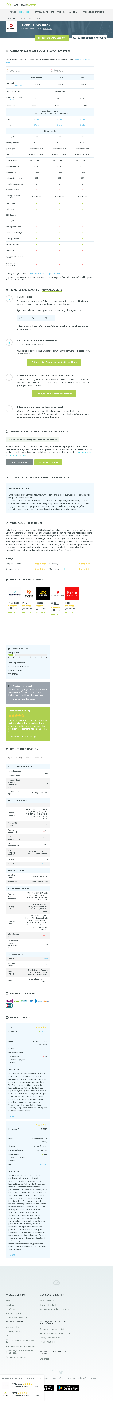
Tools (38, 18)
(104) (63, 569)
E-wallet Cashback (48, 1305)
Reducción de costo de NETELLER (55, 1333)
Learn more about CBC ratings (22, 736)
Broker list (44, 1358)
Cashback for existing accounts (89, 38)
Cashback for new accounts (52, 38)
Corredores (24, 12)
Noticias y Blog (12, 1327)
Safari (50, 318)
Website (44, 864)
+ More (11, 1116)
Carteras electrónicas (44, 12)
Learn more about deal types (21, 699)
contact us (56, 449)
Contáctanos (11, 1309)
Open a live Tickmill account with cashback (55, 362)
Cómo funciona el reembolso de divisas (20, 1341)
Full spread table (12, 99)
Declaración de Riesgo (86, 1378)
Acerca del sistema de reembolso (20, 1346)
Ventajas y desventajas (16, 1357)
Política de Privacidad (66, 1378)
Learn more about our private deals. (45, 273)
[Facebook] (52, 1372)
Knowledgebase (13, 1331)
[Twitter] (61, 1372)
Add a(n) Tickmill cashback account (54, 393)
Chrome (24, 318)
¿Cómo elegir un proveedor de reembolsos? (19, 1351)
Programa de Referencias (93, 12)
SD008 (44, 1031)
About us (10, 1305)
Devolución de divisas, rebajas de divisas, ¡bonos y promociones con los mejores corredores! (56, 1282)
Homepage (11, 12)
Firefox (38, 318)
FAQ (8, 1335)
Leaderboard (74, 12)
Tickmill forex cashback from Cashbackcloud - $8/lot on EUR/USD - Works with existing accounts (21, 4)
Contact (44, 959)
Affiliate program (13, 1313)
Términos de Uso (49, 1378)
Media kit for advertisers (16, 1317)
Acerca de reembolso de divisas (20, 18)
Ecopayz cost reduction (50, 1337)
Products (61, 12)
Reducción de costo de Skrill (52, 1329)
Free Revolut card (47, 1342)
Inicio (8, 1300)
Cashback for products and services (56, 1309)
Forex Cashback (47, 1300)
